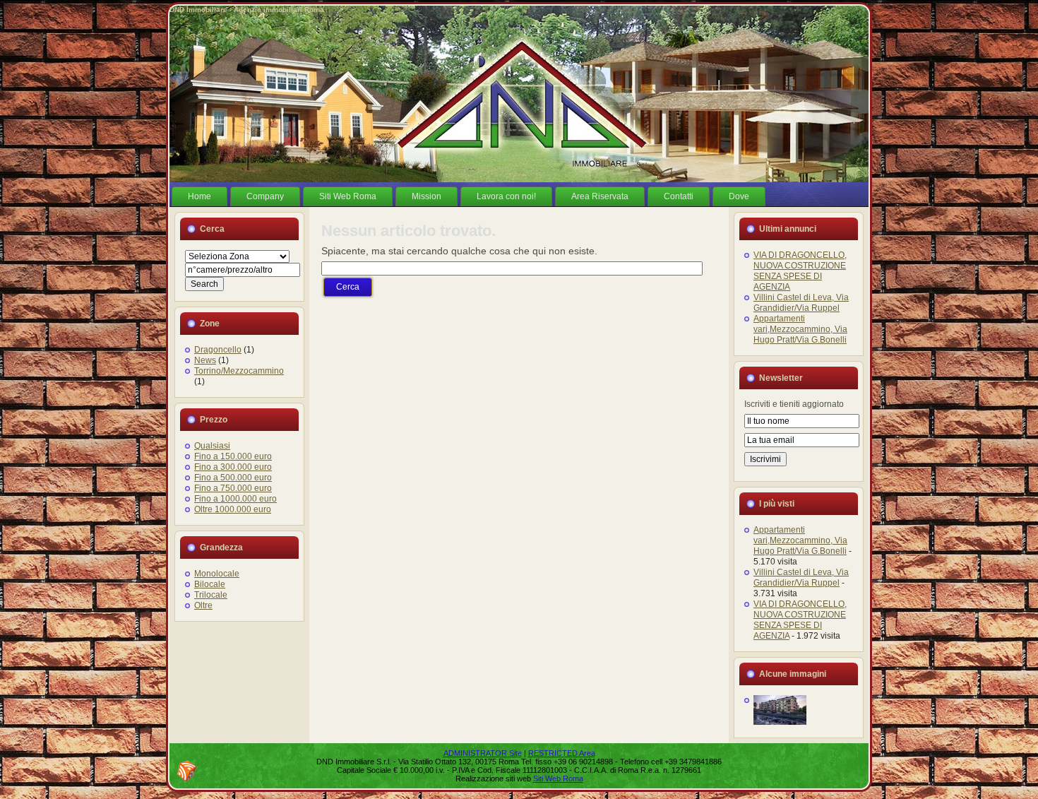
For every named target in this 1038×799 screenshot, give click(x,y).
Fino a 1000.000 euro (235, 499)
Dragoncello (217, 350)
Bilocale (209, 584)
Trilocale (210, 595)
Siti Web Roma (558, 778)
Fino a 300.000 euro (233, 467)
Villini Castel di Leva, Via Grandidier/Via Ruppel (801, 302)
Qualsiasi (212, 446)
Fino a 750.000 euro (233, 488)
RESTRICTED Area (561, 753)
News (205, 360)
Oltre (203, 605)
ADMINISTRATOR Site (482, 753)
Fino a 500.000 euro (233, 478)
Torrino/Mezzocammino (239, 371)
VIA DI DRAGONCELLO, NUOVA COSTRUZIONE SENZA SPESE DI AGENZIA (800, 271)
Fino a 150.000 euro (233, 456)
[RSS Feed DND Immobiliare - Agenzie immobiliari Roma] (187, 771)
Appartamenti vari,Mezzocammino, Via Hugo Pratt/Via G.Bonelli (800, 329)
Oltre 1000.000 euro (232, 509)
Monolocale (216, 574)
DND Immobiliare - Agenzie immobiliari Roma (246, 9)
